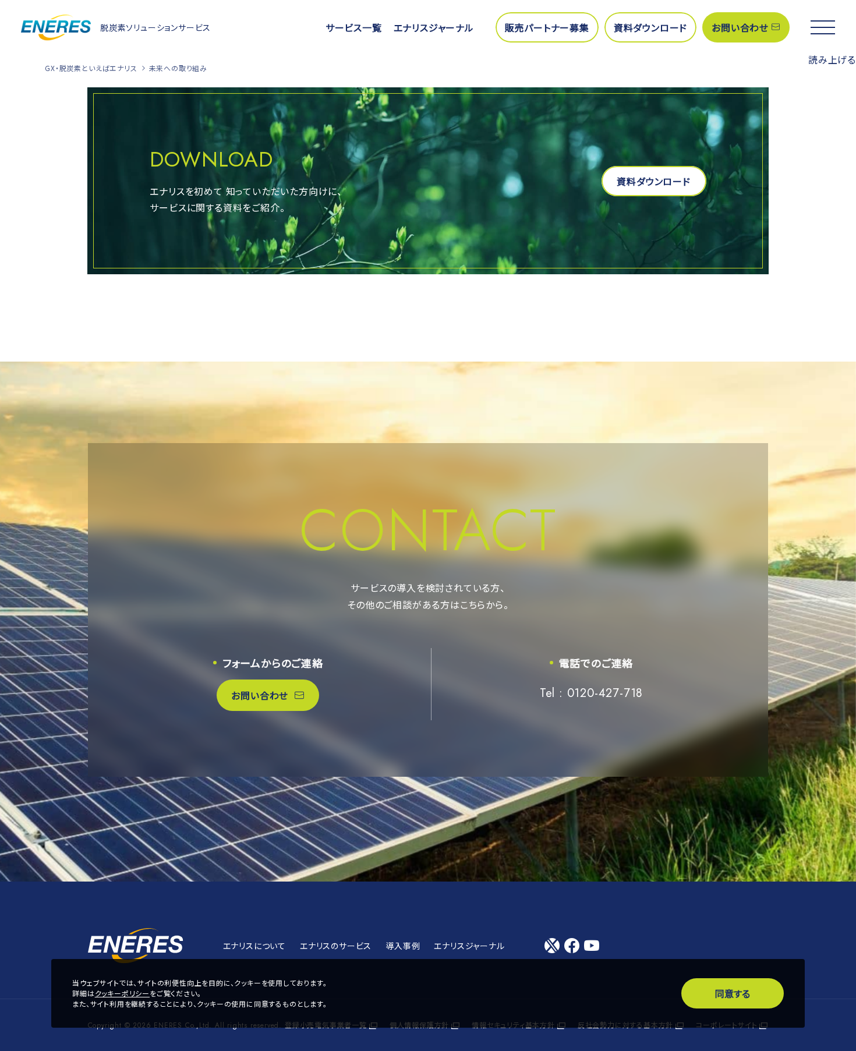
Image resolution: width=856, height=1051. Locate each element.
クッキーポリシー (122, 993)
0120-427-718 (605, 693)
